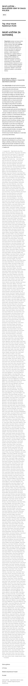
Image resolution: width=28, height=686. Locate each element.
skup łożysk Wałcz (14, 592)
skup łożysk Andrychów (11, 162)
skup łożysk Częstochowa (18, 227)
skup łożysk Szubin (10, 565)
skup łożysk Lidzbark (10, 346)
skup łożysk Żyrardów (13, 651)
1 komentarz (6, 657)
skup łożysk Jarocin (19, 279)
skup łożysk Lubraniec (10, 357)
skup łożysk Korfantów (16, 318)
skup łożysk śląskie (6, 519)
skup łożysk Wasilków (7, 595)
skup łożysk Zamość (20, 629)
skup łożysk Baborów (11, 165)
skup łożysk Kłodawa (6, 307)
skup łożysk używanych (16, 587)
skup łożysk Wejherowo (14, 598)
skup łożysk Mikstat (10, 385)
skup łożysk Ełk (12, 246)
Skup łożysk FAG (6, 154)
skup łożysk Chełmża (17, 204)
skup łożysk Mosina (18, 396)
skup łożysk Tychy (12, 583)
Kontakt (4, 675)
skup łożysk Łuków (10, 371)
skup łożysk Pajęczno (14, 436)
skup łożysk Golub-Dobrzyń (8, 261)
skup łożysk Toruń (11, 572)
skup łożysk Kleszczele (11, 304)
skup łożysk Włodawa (7, 609)
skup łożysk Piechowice (11, 442)
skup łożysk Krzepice (12, 335)
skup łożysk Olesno (20, 417)
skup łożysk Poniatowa (17, 456)
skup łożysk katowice (7, 296)
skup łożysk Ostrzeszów (11, 430)
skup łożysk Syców (6, 554)
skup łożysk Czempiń (7, 224)
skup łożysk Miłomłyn (12, 388)
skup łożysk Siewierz (20, 509)
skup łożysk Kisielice (13, 302)
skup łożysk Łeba (12, 363)
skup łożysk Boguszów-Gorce (13, 185)
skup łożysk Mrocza (14, 397)
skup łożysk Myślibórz (12, 400)
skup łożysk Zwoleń (16, 650)
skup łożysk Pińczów (6, 447)
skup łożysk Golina (21, 260)
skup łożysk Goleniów (12, 260)
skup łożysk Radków (11, 478)
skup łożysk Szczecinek (17, 559)
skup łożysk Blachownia (18, 179)
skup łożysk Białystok (12, 173)
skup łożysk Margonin (7, 374)
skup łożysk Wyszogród (17, 621)
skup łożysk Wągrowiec (15, 590)
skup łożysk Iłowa (9, 276)
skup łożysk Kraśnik (12, 328)
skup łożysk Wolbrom (7, 612)
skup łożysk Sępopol (6, 503)
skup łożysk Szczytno (15, 562)
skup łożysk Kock (20, 310)
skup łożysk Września (16, 617)
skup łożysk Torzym (20, 572)
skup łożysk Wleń (20, 606)
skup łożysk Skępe (10, 514)
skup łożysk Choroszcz (7, 210)
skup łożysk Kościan (10, 321)
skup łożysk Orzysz (6, 427)
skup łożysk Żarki (6, 631)
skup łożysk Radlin (20, 478)
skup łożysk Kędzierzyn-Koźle (18, 297)
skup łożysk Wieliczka (18, 601)
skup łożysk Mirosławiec (12, 389)
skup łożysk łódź (10, 367)
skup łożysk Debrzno (19, 233)
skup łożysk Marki (16, 374)
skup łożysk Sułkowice (13, 544)
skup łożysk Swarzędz (14, 547)
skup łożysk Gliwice (6, 252)
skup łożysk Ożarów (10, 433)
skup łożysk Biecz (21, 173)
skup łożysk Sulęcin (16, 540)
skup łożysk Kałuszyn (16, 290)
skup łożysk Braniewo (14, 188)
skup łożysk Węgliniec (17, 595)
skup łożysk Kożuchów (12, 325)
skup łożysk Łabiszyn (16, 358)
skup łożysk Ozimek (19, 433)
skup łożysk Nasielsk (20, 405)
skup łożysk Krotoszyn (11, 333)
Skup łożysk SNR (12, 157)
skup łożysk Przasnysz (15, 464)
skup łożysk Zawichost (20, 632)
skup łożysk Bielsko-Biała (17, 174)
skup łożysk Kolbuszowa (7, 311)
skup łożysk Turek (6, 581)
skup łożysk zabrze (9, 625)
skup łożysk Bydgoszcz (12, 198)
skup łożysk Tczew (13, 568)
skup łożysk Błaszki (6, 180)
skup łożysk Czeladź (20, 223)
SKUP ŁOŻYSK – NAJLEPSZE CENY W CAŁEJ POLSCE (14, 8)
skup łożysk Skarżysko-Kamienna (9, 512)
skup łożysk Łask (6, 361)
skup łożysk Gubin (13, 272)
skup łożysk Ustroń (6, 587)
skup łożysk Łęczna (20, 363)
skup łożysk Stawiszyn (15, 533)
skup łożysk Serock (16, 503)
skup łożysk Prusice (16, 463)
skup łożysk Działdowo (16, 241)
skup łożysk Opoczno (14, 424)
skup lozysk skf (7, 160)
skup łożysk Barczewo (7, 166)
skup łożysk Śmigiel (13, 523)
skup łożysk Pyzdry (17, 475)
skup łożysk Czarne (21, 219)
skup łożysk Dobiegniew (18, 235)
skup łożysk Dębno (9, 233)
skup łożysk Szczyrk (16, 561)
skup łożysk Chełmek (20, 202)
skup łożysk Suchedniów (7, 539)
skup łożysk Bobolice (13, 182)
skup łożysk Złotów (6, 646)
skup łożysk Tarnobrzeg (7, 567)
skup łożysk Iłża (17, 276)
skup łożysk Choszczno (15, 212)
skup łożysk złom (10, 645)
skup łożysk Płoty (18, 450)
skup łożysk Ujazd (16, 584)
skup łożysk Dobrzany (15, 237)
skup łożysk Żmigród (15, 646)
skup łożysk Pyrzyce (19, 473)
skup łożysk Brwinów (15, 191)
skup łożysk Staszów (16, 531)
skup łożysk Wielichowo (7, 601)
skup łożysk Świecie (6, 551)
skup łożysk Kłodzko (16, 307)
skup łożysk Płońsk (9, 450)
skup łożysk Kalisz (6, 290)
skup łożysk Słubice (6, 522)
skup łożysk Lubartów (7, 350)
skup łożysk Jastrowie (15, 282)
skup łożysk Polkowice (20, 455)
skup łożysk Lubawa (16, 350)
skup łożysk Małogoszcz (7, 372)
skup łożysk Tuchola (12, 578)
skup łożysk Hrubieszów (12, 274)
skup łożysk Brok (19, 190)
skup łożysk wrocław (19, 615)
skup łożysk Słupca (16, 522)
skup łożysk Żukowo (20, 648)
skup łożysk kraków (11, 327)
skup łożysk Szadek (15, 554)
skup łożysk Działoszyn (16, 243)
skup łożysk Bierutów (13, 176)
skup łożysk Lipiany (6, 347)
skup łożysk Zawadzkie (10, 632)
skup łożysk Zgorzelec (20, 640)
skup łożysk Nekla (6, 406)
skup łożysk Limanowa (20, 346)
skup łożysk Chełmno (7, 204)
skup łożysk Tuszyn (15, 581)
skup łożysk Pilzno (19, 445)
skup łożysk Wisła (12, 604)
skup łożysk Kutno (10, 338)
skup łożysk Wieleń (20, 600)
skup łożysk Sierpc (11, 509)
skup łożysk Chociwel (15, 205)
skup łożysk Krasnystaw (13, 330)
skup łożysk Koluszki (16, 313)
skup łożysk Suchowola (19, 539)
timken (24, 656)
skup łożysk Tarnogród (18, 567)
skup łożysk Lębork (6, 339)
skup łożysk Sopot (21, 526)
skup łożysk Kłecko (11, 305)
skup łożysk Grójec (10, 269)
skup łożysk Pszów (14, 470)
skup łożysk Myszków (12, 402)
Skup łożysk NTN (17, 156)
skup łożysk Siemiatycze (11, 506)
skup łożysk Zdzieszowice (14, 637)
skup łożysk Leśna (9, 343)
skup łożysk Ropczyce (15, 489)
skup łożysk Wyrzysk (7, 620)
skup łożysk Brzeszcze (11, 193)
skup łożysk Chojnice (10, 208)
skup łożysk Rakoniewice (14, 484)
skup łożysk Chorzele (17, 210)
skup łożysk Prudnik (6, 463)
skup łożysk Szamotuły (15, 556)
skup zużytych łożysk (9, 656)
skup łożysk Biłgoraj (10, 177)
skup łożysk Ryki (16, 495)
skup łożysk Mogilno (17, 392)
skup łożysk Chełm (10, 202)
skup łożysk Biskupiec (20, 177)
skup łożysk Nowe (9, 411)
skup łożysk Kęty (10, 300)
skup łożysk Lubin (14, 352)
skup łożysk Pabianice (17, 434)
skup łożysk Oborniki (15, 413)
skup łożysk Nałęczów (12, 403)
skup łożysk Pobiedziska (14, 452)
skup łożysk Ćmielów (12, 218)
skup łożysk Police (10, 455)
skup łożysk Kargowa (14, 293)
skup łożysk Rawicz (14, 486)
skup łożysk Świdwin (20, 548)
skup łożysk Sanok (12, 500)
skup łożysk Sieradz (11, 508)
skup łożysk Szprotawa (14, 564)
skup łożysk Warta (20, 593)
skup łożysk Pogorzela (12, 453)
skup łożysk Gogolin (10, 258)
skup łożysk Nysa (6, 413)
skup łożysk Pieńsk (11, 444)
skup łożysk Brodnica (10, 190)
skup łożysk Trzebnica (11, 576)
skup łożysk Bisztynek (7, 179)
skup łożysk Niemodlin (11, 408)
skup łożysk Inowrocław (14, 277)
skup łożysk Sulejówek (14, 542)
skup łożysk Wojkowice (18, 611)
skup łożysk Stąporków (16, 530)
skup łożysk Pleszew (12, 448)
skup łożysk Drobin (11, 240)
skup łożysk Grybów (6, 271)
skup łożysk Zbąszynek (15, 636)
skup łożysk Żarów (15, 631)
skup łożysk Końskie (13, 316)
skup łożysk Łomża (6, 369)
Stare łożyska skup (10, 159)
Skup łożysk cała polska (20, 152)
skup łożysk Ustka (19, 586)
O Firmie (4, 668)
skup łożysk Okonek (12, 416)
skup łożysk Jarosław (7, 280)
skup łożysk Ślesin (15, 519)
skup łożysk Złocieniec (15, 643)
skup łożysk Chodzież (14, 207)
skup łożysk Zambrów (10, 629)
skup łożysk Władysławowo (8, 607)
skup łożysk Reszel (18, 487)
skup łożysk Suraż (10, 545)
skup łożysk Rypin (19, 497)
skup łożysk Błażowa (16, 180)
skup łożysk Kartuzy (20, 294)
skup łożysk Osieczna (16, 427)
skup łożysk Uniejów (10, 586)
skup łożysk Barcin (21, 165)
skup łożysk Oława (8, 422)
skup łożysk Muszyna (12, 399)
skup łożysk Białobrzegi (11, 171)
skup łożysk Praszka (20, 459)
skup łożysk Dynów (6, 241)
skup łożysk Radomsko (16, 480)
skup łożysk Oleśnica (10, 417)
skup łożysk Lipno (15, 347)
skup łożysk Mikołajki (13, 383)
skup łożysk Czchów (17, 221)
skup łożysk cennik (14, 201)
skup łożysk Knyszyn (14, 308)
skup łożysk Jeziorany (12, 286)
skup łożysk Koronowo (14, 319)
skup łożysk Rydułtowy (20, 494)
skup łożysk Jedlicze (11, 283)
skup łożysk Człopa (6, 229)
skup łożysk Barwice (15, 168)
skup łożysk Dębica (13, 232)
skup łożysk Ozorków (6, 434)
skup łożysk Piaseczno (12, 441)
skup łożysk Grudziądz (21, 269)
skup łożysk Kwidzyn (19, 338)
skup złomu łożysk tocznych (8, 654)
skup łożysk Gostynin (10, 266)
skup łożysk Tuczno (10, 579)
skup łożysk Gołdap (6, 263)
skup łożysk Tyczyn (20, 583)
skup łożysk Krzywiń (12, 336)
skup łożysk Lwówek (6, 358)
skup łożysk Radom (6, 480)
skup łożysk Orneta (9, 425)
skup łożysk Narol (11, 405)
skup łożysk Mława (9, 391)
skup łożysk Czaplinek (11, 219)
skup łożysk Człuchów (16, 229)
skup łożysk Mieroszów (11, 381)
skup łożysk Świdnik (11, 548)
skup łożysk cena (6, 201)
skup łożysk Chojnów (20, 208)
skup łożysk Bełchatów (11, 170)
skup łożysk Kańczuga (15, 291)
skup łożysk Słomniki (20, 520)
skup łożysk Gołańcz (19, 261)
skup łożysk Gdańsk (14, 249)
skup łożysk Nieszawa (13, 410)
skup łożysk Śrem (6, 530)
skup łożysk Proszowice (18, 461)
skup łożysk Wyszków (7, 621)
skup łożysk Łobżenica (14, 366)
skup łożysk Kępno (15, 299)
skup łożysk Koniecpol (15, 314)
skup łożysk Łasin (21, 360)
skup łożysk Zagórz (14, 626)
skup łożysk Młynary (18, 391)
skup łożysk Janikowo (10, 279)
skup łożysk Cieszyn (15, 216)
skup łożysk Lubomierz (13, 355)
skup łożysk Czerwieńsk (14, 226)
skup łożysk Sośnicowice (7, 528)
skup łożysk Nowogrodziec (19, 411)
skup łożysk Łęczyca (6, 364)
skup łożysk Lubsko (20, 357)
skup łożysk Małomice (19, 372)
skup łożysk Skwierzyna (11, 517)
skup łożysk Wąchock (15, 589)
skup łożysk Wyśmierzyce (18, 620)
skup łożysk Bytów (10, 199)
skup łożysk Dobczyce (7, 235)
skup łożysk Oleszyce (7, 419)
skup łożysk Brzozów (11, 194)
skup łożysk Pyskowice (7, 475)
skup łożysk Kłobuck (21, 305)
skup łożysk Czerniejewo (17, 224)
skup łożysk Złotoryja (19, 645)
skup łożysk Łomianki (19, 367)
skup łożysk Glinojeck (20, 251)
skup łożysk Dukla (20, 240)
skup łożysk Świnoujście (18, 553)
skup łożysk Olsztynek (14, 420)
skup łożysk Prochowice (7, 461)
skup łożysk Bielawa (6, 174)
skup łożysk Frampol (20, 246)
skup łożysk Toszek (6, 573)
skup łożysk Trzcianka (16, 573)
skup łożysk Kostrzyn (13, 322)
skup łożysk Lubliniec (10, 353)
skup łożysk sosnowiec (19, 528)
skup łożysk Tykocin (6, 584)
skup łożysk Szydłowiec (20, 565)
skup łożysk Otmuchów (12, 431)
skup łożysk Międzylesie (13, 378)
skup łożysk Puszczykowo (8, 473)
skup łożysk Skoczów (13, 516)
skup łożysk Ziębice (6, 642)
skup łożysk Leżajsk (13, 344)
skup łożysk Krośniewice (11, 332)
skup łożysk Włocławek (20, 607)
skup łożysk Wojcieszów (7, 611)
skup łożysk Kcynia (6, 297)
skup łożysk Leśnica (18, 343)
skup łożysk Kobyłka (10, 310)
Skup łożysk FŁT (14, 154)
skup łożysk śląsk (21, 517)
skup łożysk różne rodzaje (11, 491)
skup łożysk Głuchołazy (12, 255)
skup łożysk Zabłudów (13, 623)
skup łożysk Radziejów (15, 481)
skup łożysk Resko (9, 487)
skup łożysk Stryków (10, 534)
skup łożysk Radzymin (16, 483)
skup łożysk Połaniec (7, 456)
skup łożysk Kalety (20, 288)
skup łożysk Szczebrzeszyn (17, 558)
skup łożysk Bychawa (11, 196)
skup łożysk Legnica (15, 341)
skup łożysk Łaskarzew (16, 361)
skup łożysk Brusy (6, 191)
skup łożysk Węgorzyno (16, 597)
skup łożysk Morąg (13, 394)
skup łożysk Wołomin (14, 614)
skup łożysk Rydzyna (7, 495)
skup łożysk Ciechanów (15, 213)
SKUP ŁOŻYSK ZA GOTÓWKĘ (11, 33)
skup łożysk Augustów (11, 163)
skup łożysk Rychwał (10, 494)
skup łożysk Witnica (10, 606)
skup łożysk (14, 160)
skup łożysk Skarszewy (18, 511)
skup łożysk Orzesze (19, 425)
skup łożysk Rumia (13, 492)
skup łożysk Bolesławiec (15, 187)
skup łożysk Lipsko (9, 349)
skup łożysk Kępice (6, 299)
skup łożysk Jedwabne (12, 285)
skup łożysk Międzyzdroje (14, 380)
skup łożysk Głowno (14, 254)
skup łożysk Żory (11, 648)
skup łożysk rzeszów (13, 498)
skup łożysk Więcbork (11, 600)
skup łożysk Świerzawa (17, 551)
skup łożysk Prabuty (10, 459)
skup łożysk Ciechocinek (17, 215)
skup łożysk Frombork (7, 247)
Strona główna (6, 664)
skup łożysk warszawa (10, 593)
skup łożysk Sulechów (7, 540)
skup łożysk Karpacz (10, 294)
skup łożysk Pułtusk (18, 472)
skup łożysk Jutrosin (11, 288)
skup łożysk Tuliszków (20, 579)
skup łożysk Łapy (13, 360)
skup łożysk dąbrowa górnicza (15, 230)
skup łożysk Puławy (9, 472)
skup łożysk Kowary (10, 324)
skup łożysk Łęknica (16, 364)
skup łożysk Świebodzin (19, 550)
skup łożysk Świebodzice (7, 550)
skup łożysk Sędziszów (11, 501)
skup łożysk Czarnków (7, 221)
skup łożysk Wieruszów (14, 603)
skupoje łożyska (18, 656)
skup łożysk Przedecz (15, 466)
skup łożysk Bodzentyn (11, 184)
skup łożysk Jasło (16, 280)
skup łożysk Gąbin (16, 247)
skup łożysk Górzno (13, 265)
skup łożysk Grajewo (11, 268)
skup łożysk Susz (19, 545)
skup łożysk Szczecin (7, 559)
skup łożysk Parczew (10, 438)
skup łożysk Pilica (11, 445)
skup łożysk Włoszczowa (17, 609)
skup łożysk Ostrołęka (14, 428)
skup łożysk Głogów (15, 252)
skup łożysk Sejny (21, 501)
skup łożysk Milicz (11, 386)
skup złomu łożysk (19, 653)
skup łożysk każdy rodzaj (17, 296)
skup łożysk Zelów (14, 639)
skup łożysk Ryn (10, 497)
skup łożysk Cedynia (19, 199)
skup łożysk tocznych (11, 570)
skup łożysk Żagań (19, 625)
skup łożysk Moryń (9, 396)
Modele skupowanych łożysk (9, 671)
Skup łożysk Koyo (8, 156)
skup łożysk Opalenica (18, 422)
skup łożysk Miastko (14, 375)
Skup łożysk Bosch (10, 152)
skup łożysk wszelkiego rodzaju (17, 618)
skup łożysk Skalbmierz (7, 511)
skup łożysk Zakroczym (12, 628)
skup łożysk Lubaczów (19, 349)
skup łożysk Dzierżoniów (15, 244)
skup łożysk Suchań (21, 537)
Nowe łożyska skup (15, 151)
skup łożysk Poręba (13, 458)
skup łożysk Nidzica (15, 406)
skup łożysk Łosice (15, 369)
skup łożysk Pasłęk (20, 438)
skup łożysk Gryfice (16, 271)
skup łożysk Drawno (12, 238)
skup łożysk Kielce (18, 300)
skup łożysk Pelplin (15, 439)
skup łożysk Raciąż (13, 477)
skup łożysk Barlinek (17, 166)
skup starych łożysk (10, 653)
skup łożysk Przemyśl (15, 467)
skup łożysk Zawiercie (17, 634)
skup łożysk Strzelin (11, 536)
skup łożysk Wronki (6, 617)
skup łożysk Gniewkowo (12, 257)
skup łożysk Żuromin (6, 650)
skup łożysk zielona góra (16, 642)
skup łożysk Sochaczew (11, 525)
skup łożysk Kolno (18, 311)
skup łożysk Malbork (19, 371)
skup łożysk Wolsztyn (17, 612)
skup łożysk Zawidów (6, 634)
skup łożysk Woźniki (10, 615)
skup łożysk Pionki (16, 447)
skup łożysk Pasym (6, 439)
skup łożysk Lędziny (15, 339)
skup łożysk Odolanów (12, 414)
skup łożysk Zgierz (10, 640)
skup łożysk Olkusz (16, 419)
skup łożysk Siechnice (14, 505)
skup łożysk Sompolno (11, 526)
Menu (4, 15)
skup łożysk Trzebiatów (14, 575)
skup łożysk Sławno (11, 520)
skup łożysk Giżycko (10, 251)
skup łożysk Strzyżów (11, 537)
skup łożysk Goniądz (16, 263)
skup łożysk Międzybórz (11, 377)
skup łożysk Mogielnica (7, 392)
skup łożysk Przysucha (16, 469)
